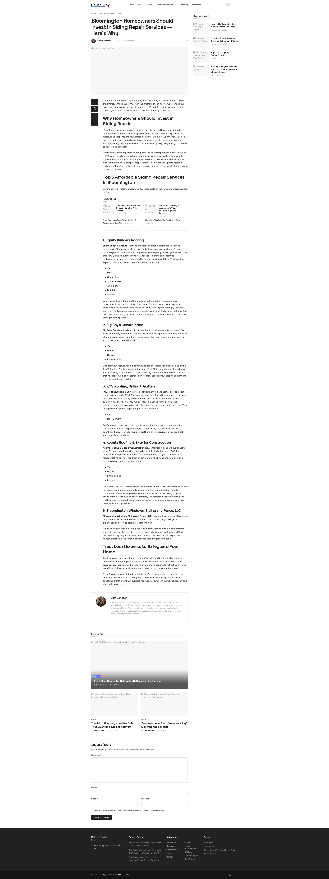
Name (95, 787)
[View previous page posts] (143, 230)
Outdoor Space (192, 855)
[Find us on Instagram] (233, 874)
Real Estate (196, 5)
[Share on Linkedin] (94, 116)
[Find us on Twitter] (230, 874)
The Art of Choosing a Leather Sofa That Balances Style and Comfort (169, 209)
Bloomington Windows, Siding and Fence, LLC (127, 516)
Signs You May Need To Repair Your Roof (163, 220)
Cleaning (184, 5)
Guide (119, 14)
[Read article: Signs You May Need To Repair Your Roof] (201, 56)
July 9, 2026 (129, 223)
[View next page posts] (147, 230)
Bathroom (171, 842)
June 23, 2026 (152, 223)
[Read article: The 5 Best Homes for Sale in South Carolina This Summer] (108, 208)
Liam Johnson (105, 41)
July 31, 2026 (122, 213)
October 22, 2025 (218, 75)
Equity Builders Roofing (115, 245)
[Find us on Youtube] (237, 874)
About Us (208, 843)
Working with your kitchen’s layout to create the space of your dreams (224, 69)
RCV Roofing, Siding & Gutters (119, 392)
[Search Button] (237, 5)
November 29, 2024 (219, 44)
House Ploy (101, 875)
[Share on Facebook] (94, 102)
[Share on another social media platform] (94, 122)
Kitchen (188, 852)
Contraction (172, 850)
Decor (139, 5)
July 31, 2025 (121, 41)
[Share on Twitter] (94, 109)
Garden (150, 5)
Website (145, 799)
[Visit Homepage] (107, 5)
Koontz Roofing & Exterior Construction (123, 448)
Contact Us (209, 846)
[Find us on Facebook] (226, 874)
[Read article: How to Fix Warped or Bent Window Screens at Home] (201, 28)
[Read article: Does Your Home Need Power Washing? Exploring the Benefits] (164, 704)
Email (94, 799)
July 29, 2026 (165, 216)
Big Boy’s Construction (115, 330)
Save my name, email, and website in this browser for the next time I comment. (130, 810)
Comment (96, 755)
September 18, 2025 (219, 30)
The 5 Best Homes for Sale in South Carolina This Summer (128, 208)
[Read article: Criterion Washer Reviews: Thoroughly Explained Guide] (201, 42)
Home (131, 5)
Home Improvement (165, 5)
